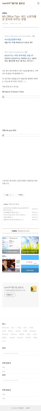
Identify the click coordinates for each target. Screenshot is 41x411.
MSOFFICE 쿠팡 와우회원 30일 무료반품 (19, 55)
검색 (37, 353)
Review (5, 334)
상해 (25, 331)
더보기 (4, 341)
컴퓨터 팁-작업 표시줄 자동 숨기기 (12, 220)
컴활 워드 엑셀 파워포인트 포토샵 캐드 (18, 42)
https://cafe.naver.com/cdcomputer (17, 36)
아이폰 (28, 337)
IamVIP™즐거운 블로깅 (13, 3)
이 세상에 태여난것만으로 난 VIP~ (15, 290)
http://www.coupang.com (14, 52)
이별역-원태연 (7, 217)
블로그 (5, 337)
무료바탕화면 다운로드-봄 (10, 212)
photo (18, 331)
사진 (35, 334)
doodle (20, 337)
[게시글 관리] (13, 195)
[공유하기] (10, 195)
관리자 (28, 408)
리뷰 (4, 331)
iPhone (14, 334)
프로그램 (6, 327)
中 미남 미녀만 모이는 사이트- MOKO (13, 215)
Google (33, 331)
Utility (6, 204)
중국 (29, 334)
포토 (31, 327)
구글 (19, 327)
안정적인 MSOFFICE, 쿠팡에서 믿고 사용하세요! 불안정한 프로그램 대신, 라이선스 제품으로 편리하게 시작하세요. (20, 59)
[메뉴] (38, 3)
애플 (35, 337)
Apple (13, 337)
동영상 (22, 334)
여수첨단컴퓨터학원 (12, 39)
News (11, 331)
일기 (25, 327)
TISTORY (21, 408)
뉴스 (13, 327)
